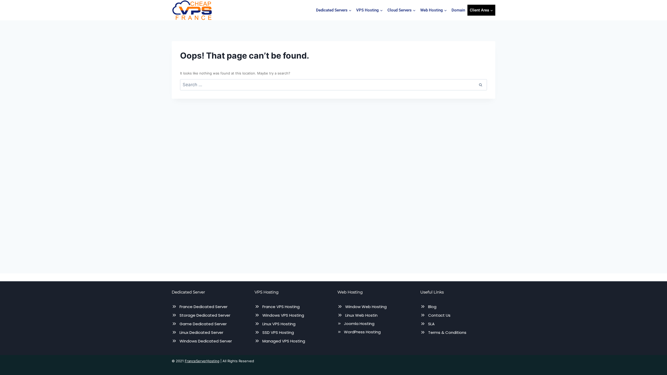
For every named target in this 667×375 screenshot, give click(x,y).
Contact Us (439, 315)
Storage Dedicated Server (205, 315)
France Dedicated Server (203, 306)
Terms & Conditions (447, 332)
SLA (431, 324)
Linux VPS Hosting (278, 324)
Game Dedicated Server (203, 324)
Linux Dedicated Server (201, 332)
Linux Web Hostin (361, 315)
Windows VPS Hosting (283, 315)
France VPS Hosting (281, 306)
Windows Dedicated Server (206, 341)
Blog (432, 306)
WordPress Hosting (362, 332)
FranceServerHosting (202, 361)
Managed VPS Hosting (283, 341)
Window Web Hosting (366, 306)
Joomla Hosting (359, 323)
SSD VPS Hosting (278, 332)
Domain (458, 10)
